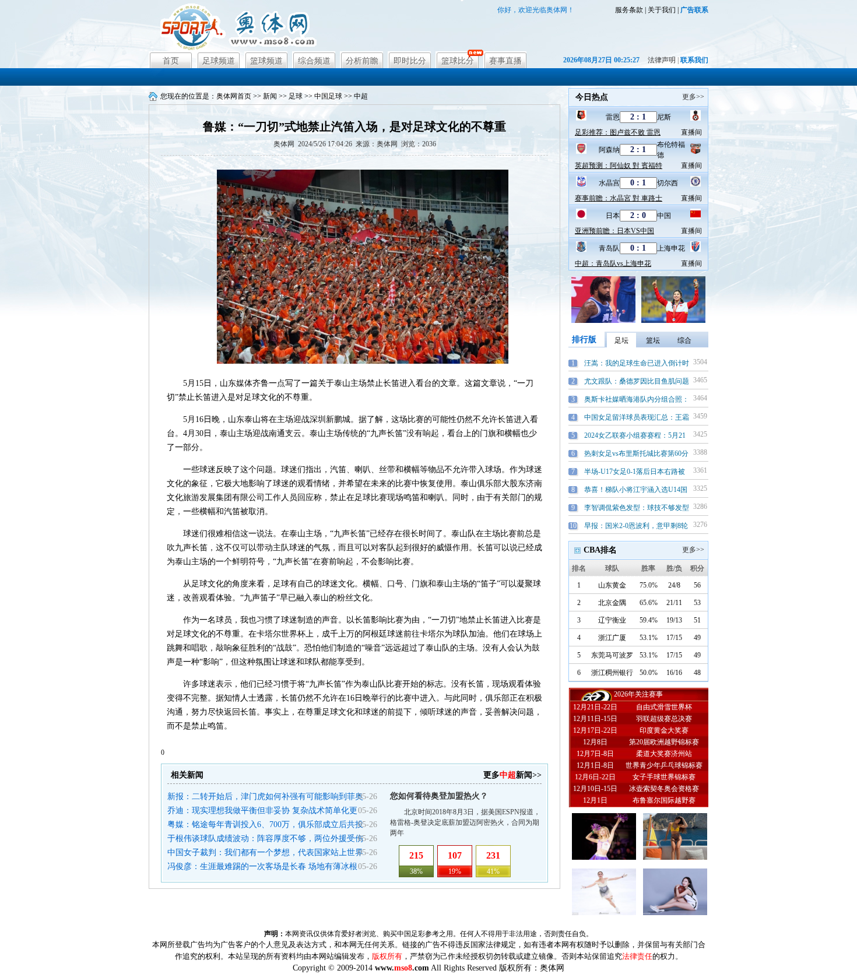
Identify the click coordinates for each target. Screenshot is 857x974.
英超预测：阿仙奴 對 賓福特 (618, 165)
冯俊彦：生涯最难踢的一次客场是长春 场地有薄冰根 (262, 866)
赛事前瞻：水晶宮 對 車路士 (618, 198)
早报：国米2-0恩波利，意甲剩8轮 (636, 526)
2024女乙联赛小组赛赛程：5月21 (635, 435)
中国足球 (328, 96)
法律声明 (662, 60)
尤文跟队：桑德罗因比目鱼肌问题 (636, 381)
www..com (402, 968)
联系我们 (694, 60)
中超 (361, 96)
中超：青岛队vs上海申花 (613, 263)
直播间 (691, 132)
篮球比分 (457, 61)
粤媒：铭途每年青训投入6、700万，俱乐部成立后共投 (265, 824)
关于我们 (662, 10)
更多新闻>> (512, 775)
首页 (171, 61)
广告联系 (694, 10)
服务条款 (629, 10)
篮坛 (653, 340)
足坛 (621, 340)
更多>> (693, 97)
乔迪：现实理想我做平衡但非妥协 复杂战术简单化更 (262, 810)
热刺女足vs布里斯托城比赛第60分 (636, 453)
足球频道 (218, 61)
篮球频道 (266, 61)
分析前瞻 (362, 61)
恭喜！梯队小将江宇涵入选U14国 (635, 490)
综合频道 (314, 61)
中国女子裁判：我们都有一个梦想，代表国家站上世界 (265, 852)
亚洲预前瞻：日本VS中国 (614, 231)
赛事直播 (505, 61)
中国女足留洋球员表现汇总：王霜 (636, 417)
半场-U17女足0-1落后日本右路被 (634, 471)
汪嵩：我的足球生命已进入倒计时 (636, 363)
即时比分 (410, 61)
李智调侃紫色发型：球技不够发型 (636, 508)
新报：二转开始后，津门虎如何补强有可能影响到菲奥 (265, 796)
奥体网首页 (233, 96)
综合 (684, 340)
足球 (296, 96)
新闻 (270, 96)
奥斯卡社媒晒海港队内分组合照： (636, 399)
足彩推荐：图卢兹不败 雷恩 (618, 132)
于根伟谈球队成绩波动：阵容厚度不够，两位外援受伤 (265, 838)
